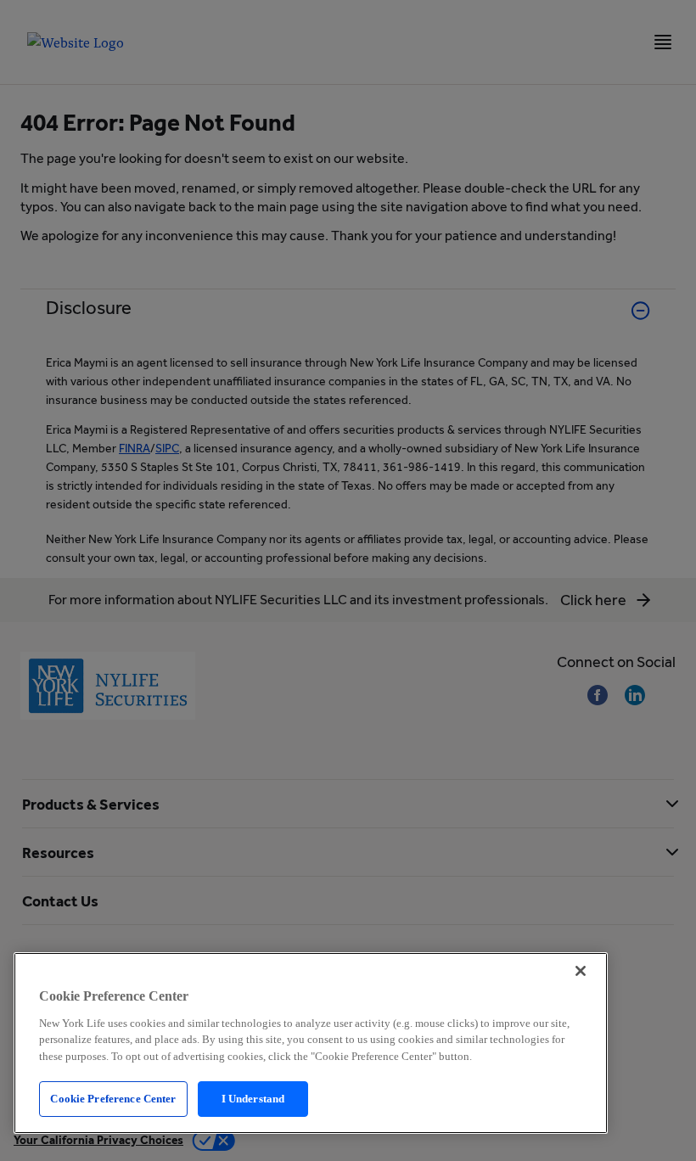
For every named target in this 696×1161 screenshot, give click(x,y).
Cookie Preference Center (113, 1098)
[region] (311, 1043)
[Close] (580, 971)
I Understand (253, 1098)
